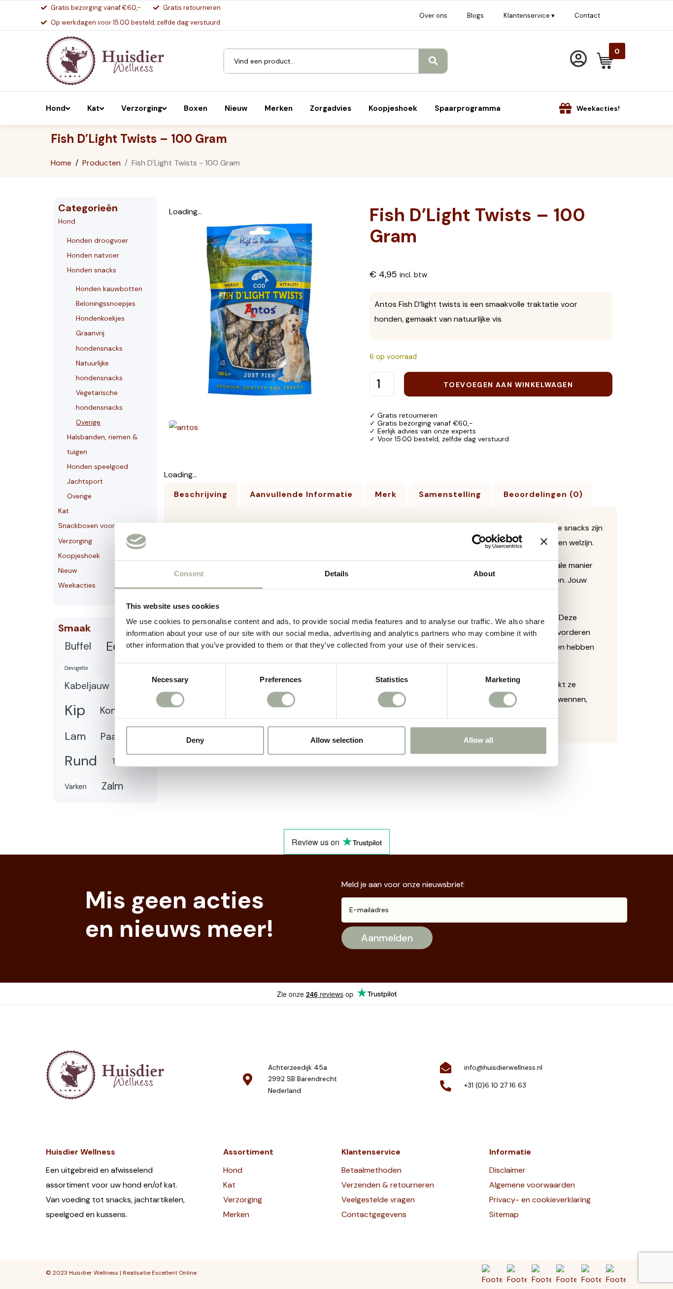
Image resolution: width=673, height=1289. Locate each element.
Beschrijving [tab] (201, 494)
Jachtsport (85, 481)
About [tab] (484, 574)
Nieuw (67, 570)
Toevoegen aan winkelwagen (508, 384)
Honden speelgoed (97, 466)
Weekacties (77, 585)
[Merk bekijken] (183, 427)
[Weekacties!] (565, 108)
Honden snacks (91, 269)
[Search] (433, 61)
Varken (76, 787)
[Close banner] (543, 541)
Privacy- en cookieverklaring (540, 1199)
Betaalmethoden (371, 1170)
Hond (66, 221)
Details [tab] (337, 574)
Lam (75, 736)
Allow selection (336, 740)
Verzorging (75, 540)
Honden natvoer (93, 255)
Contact (587, 15)
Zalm (112, 786)
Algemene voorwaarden (532, 1185)
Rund (81, 761)
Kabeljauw (87, 686)
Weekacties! (598, 108)
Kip (75, 710)
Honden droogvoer (97, 240)
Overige (88, 422)
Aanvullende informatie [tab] (301, 494)
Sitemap (504, 1214)
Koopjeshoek (79, 555)
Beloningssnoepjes (105, 303)
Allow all (478, 740)
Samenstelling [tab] (450, 494)
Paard (113, 736)
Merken (236, 1214)
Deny (195, 740)
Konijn (113, 710)
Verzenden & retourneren (387, 1185)
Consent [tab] (188, 574)
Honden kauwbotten (109, 288)
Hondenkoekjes (100, 318)
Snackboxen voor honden (99, 525)
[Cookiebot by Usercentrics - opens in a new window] (479, 541)
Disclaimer (507, 1170)
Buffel (78, 646)
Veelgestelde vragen (378, 1199)
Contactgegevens (373, 1214)
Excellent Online (174, 1273)
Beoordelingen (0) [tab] (543, 494)
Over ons (433, 15)
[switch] (281, 699)
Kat (63, 510)
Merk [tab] (386, 494)
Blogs (475, 15)
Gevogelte (76, 667)
